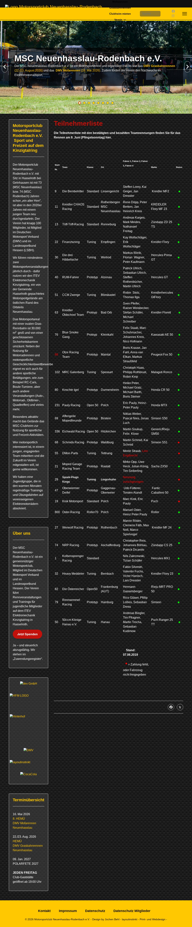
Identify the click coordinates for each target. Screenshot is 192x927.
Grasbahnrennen (120, 8)
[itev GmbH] (28, 683)
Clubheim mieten (120, 14)
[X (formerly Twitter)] (180, 707)
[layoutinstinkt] (28, 762)
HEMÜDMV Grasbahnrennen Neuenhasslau (28, 846)
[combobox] (150, 14)
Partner (120, 32)
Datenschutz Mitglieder (131, 911)
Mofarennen (120, 2)
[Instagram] (173, 15)
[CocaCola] (28, 774)
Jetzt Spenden (27, 634)
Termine (120, 26)
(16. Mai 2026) (77, 70)
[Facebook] (173, 11)
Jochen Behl (112, 919)
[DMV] (28, 750)
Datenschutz (95, 911)
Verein (118, 20)
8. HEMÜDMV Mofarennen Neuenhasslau (24, 823)
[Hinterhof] (28, 727)
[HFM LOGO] (28, 700)
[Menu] (184, 13)
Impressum (68, 911)
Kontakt (44, 911)
